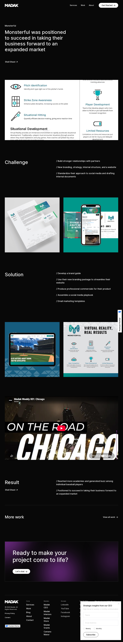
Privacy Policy (10, 613)
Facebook (65, 612)
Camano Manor (47, 633)
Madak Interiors (47, 612)
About (91, 5)
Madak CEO (47, 606)
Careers (7, 617)
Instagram (65, 616)
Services (73, 5)
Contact (30, 620)
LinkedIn (65, 604)
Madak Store (47, 619)
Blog (28, 612)
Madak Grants (47, 626)
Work (83, 5)
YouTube (65, 608)
